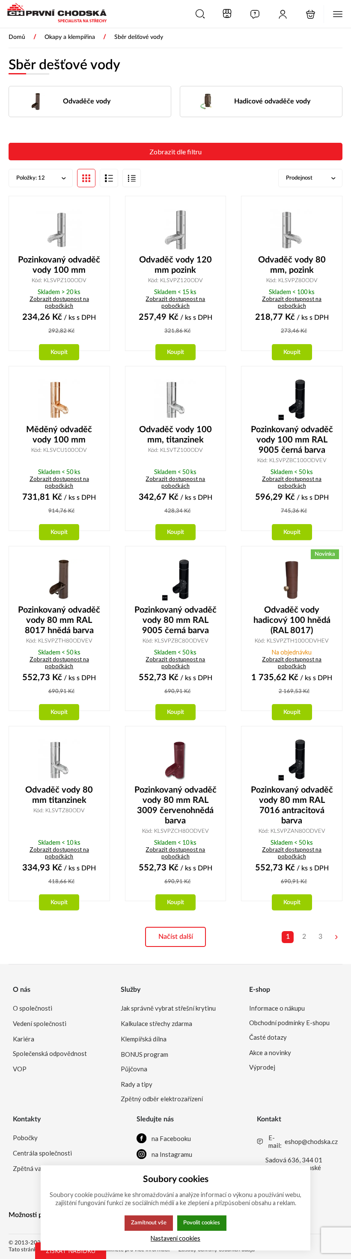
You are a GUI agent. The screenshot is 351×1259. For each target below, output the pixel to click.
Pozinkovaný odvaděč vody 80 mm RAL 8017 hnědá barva (59, 620)
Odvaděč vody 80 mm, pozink (292, 265)
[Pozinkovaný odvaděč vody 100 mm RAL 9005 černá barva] (291, 400)
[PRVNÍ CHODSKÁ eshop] (53, 14)
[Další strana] (336, 937)
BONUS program (144, 1054)
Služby (130, 989)
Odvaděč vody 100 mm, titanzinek (175, 434)
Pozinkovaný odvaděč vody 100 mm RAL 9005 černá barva (292, 439)
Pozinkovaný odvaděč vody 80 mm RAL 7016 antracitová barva (292, 805)
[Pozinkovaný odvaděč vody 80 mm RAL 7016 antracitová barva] (291, 760)
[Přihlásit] (282, 14)
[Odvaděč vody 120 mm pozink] (175, 230)
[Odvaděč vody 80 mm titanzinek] (59, 760)
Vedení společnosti (39, 1023)
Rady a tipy (136, 1084)
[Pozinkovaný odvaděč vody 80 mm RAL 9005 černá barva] (175, 580)
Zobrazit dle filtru (175, 151)
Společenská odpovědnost (50, 1053)
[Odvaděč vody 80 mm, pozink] (291, 230)
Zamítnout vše (149, 1223)
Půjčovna (134, 1069)
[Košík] (310, 14)
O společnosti (32, 1008)
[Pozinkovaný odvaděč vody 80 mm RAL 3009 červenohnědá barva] (175, 760)
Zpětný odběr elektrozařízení (162, 1099)
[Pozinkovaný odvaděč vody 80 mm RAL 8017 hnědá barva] (59, 580)
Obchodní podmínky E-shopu (289, 1022)
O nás (21, 989)
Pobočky (25, 1137)
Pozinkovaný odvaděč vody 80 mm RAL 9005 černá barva (175, 620)
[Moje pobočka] (227, 14)
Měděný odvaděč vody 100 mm (59, 434)
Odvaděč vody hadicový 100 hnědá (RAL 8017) (291, 620)
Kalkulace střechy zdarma (156, 1023)
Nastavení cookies (175, 1238)
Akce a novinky (270, 1052)
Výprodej (262, 1067)
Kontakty (27, 1119)
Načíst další (175, 936)
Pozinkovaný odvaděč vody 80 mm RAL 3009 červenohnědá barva (175, 805)
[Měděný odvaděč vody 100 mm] (59, 400)
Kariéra (23, 1039)
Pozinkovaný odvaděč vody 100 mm (59, 265)
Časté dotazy (268, 1037)
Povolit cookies (201, 1223)
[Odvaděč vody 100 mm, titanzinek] (175, 400)
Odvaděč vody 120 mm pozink (175, 265)
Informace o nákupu (277, 1008)
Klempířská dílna (144, 1039)
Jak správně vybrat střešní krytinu (168, 1008)
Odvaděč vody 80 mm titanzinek (59, 795)
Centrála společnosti (42, 1153)
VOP (20, 1069)
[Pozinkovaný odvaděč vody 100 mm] (59, 230)
